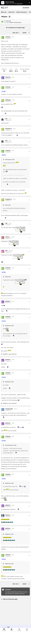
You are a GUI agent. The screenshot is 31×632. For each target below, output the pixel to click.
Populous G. (8, 128)
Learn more (3, 2)
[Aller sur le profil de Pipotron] (2, 515)
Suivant (24, 32)
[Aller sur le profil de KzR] (2, 119)
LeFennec (8, 21)
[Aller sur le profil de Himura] (2, 237)
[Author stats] (29, 37)
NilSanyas (8, 100)
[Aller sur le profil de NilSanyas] (2, 100)
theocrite (7, 77)
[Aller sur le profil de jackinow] (2, 302)
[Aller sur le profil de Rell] (2, 251)
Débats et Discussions (15, 22)
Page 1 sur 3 (15, 32)
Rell (6, 250)
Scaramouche (9, 409)
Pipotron (7, 515)
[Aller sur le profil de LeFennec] (2, 22)
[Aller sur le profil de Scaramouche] (2, 409)
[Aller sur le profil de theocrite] (2, 77)
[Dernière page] (28, 32)
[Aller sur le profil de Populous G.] (2, 129)
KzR (6, 118)
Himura (7, 237)
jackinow (7, 301)
